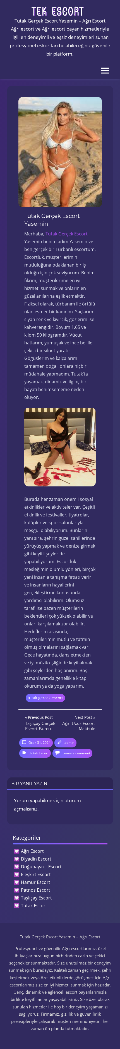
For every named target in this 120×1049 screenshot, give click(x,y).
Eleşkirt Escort (36, 874)
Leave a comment (76, 753)
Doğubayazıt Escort (41, 867)
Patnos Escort (35, 890)
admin (69, 742)
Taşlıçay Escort (36, 898)
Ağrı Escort (32, 851)
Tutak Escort (39, 753)
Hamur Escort (35, 882)
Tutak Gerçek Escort (66, 234)
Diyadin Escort (36, 859)
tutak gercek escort (45, 697)
